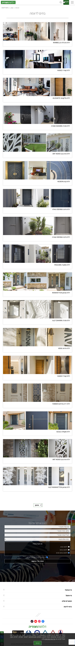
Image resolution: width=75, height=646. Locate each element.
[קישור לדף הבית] (30, 2)
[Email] (37, 535)
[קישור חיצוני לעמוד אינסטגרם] (39, 621)
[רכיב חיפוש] (60, 2)
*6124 (66, 1)
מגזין (12, 8)
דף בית (17, 8)
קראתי (38, 643)
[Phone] (37, 530)
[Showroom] (37, 539)
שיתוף (37, 505)
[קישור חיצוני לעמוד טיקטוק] (32, 621)
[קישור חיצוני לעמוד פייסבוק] (43, 621)
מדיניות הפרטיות (50, 639)
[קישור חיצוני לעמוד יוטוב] (35, 621)
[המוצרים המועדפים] (64, 2)
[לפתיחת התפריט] (72, 2)
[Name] (37, 526)
